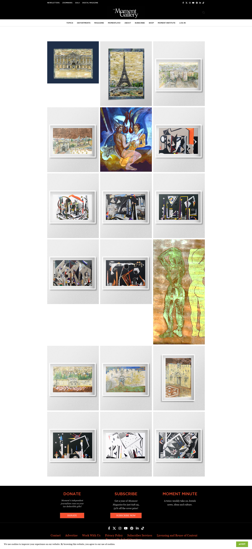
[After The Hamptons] (73, 205)
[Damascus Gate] (179, 73)
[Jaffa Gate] (73, 139)
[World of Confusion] (73, 271)
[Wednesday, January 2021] (73, 444)
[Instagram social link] (189, 3)
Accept (242, 544)
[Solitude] (126, 444)
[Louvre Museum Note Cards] (73, 62)
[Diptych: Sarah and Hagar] (179, 291)
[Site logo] (126, 12)
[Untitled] (179, 139)
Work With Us (91, 535)
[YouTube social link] (193, 3)
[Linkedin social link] (200, 3)
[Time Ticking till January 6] (179, 205)
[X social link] (186, 3)
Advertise (71, 535)
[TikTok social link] (203, 3)
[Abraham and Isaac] (126, 139)
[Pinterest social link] (197, 3)
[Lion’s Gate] (126, 378)
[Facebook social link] (183, 3)
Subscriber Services (139, 535)
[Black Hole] (126, 271)
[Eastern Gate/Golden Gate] (73, 378)
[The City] (126, 205)
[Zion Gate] (179, 378)
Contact (56, 535)
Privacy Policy (114, 535)
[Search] (203, 12)
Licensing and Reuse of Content (177, 535)
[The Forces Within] (179, 444)
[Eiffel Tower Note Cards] (126, 73)
